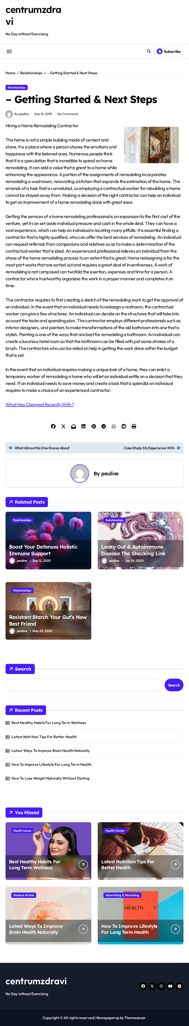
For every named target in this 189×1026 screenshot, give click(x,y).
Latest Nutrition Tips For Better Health (44, 736)
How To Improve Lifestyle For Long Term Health (52, 764)
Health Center (115, 830)
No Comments (67, 114)
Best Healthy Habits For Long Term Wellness (49, 722)
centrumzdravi (36, 981)
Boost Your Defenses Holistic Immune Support (43, 550)
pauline (110, 473)
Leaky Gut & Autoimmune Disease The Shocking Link (133, 550)
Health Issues (22, 830)
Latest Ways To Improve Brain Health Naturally (51, 750)
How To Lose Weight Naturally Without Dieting (50, 778)
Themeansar (134, 1017)
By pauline (21, 114)
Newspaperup (107, 1017)
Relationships (17, 87)
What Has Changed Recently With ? (40, 404)
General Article (23, 895)
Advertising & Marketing (122, 895)
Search (23, 669)
